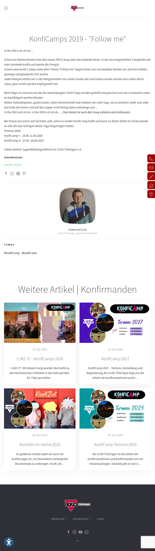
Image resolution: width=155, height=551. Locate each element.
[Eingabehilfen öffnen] (9, 542)
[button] (6, 8)
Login (100, 519)
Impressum (57, 519)
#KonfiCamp (12, 253)
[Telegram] (18, 173)
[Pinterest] (24, 173)
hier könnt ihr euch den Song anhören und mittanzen (96, 112)
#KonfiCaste (29, 253)
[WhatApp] (12, 173)
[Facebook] (6, 173)
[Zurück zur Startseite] (77, 8)
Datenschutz (81, 519)
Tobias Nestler (77, 229)
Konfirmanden (13, 157)
